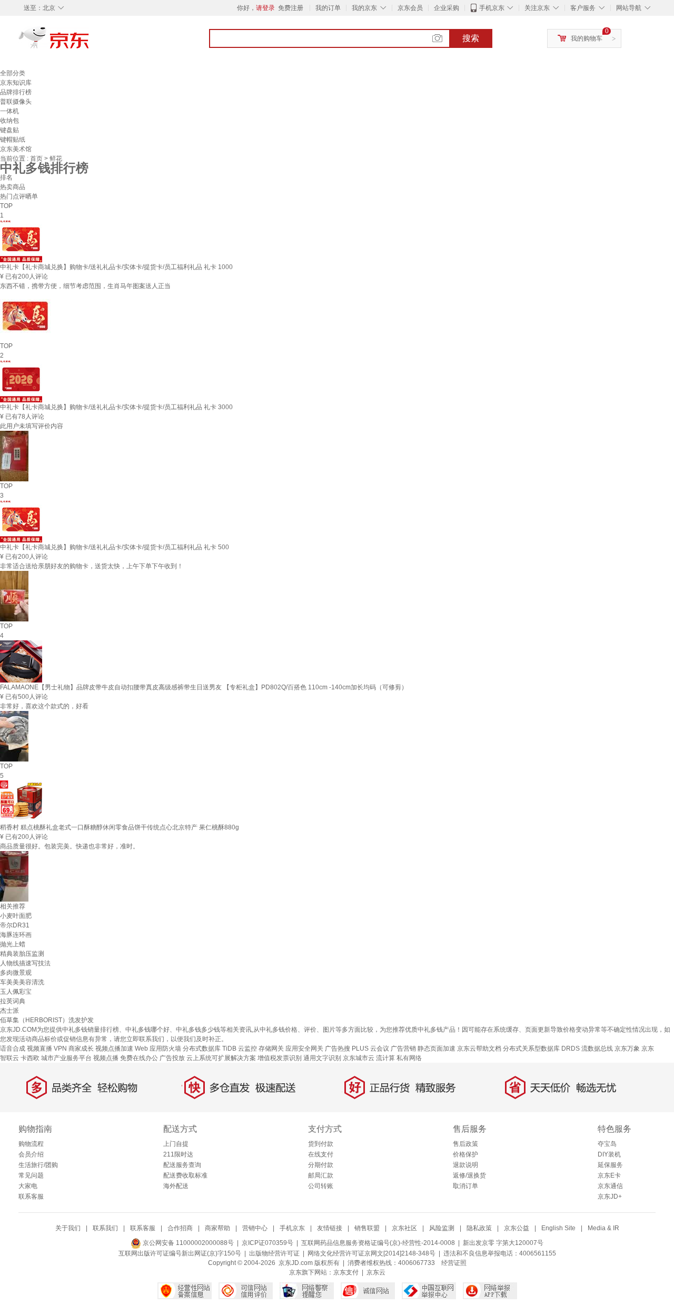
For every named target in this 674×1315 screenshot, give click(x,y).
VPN (60, 1048)
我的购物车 (586, 38)
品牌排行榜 (16, 92)
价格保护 (465, 1154)
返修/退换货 (469, 1175)
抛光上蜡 (12, 944)
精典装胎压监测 (22, 953)
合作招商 (180, 1228)
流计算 (385, 1058)
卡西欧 (30, 1058)
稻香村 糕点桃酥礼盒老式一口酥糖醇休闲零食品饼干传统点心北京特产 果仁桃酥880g (119, 827)
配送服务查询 (182, 1165)
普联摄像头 (16, 101)
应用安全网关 (304, 1048)
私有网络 (409, 1058)
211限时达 (178, 1154)
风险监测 (441, 1228)
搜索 (470, 38)
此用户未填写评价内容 (31, 426)
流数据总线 (597, 1048)
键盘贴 (9, 130)
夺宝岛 (607, 1144)
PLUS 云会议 (370, 1048)
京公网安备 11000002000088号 (187, 1243)
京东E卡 (609, 1175)
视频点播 (105, 1058)
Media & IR (603, 1228)
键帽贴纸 (12, 139)
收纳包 (9, 120)
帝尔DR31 (14, 925)
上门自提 (176, 1144)
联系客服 (31, 1196)
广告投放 (172, 1058)
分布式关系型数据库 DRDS (541, 1048)
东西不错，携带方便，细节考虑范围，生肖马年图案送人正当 (85, 286)
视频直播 (39, 1048)
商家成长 (81, 1048)
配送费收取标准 (185, 1175)
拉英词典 (12, 1001)
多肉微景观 (16, 972)
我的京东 (364, 8)
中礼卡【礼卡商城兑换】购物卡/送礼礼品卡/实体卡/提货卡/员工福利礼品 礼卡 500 (114, 547)
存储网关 (271, 1048)
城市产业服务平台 (66, 1058)
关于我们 (68, 1228)
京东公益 (516, 1228)
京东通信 (610, 1186)
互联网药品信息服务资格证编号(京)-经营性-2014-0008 (378, 1243)
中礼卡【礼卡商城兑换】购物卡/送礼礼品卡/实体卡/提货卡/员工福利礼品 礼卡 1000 (116, 267)
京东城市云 (358, 1058)
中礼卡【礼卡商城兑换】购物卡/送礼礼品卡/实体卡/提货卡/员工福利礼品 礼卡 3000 (116, 407)
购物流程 (31, 1144)
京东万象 (627, 1048)
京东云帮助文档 (479, 1048)
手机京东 (491, 8)
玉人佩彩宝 (16, 991)
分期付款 (320, 1165)
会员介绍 (31, 1154)
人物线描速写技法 (25, 963)
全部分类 (12, 73)
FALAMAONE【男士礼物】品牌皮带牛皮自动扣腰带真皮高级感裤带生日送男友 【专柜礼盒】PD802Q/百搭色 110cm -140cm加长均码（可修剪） (204, 687)
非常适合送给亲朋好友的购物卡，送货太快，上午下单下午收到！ (91, 566)
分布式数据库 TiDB (209, 1048)
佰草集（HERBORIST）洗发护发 (47, 1020)
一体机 (9, 111)
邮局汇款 (320, 1175)
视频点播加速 (114, 1048)
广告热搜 (337, 1048)
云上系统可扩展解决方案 (221, 1058)
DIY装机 (609, 1154)
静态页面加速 (436, 1048)
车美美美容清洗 (22, 982)
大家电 (27, 1186)
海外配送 (176, 1186)
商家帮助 (217, 1228)
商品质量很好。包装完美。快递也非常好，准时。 (69, 846)
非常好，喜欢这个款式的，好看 (44, 706)
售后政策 (465, 1144)
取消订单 (465, 1186)
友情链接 (329, 1228)
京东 (89, 42)
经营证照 (454, 1263)
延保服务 (610, 1165)
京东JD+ (610, 1196)
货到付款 (320, 1144)
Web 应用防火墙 (158, 1048)
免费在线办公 (139, 1058)
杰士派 (9, 1010)
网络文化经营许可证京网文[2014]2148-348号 (371, 1253)
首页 (37, 158)
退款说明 (465, 1165)
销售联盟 (367, 1228)
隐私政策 (479, 1228)
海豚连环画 (16, 934)
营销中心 (254, 1228)
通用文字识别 (322, 1058)
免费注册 (290, 8)
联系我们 (105, 1228)
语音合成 (12, 1048)
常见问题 (31, 1175)
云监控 (247, 1048)
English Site (558, 1228)
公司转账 (320, 1186)
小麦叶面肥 (16, 915)
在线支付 (320, 1154)
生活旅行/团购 (38, 1165)
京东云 (375, 1272)
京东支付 (346, 1272)
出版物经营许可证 (274, 1253)
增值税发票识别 (279, 1058)
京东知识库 (16, 82)
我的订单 (328, 8)
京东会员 (410, 8)
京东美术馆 (16, 149)
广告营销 (403, 1048)
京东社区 (404, 1228)
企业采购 (446, 8)
